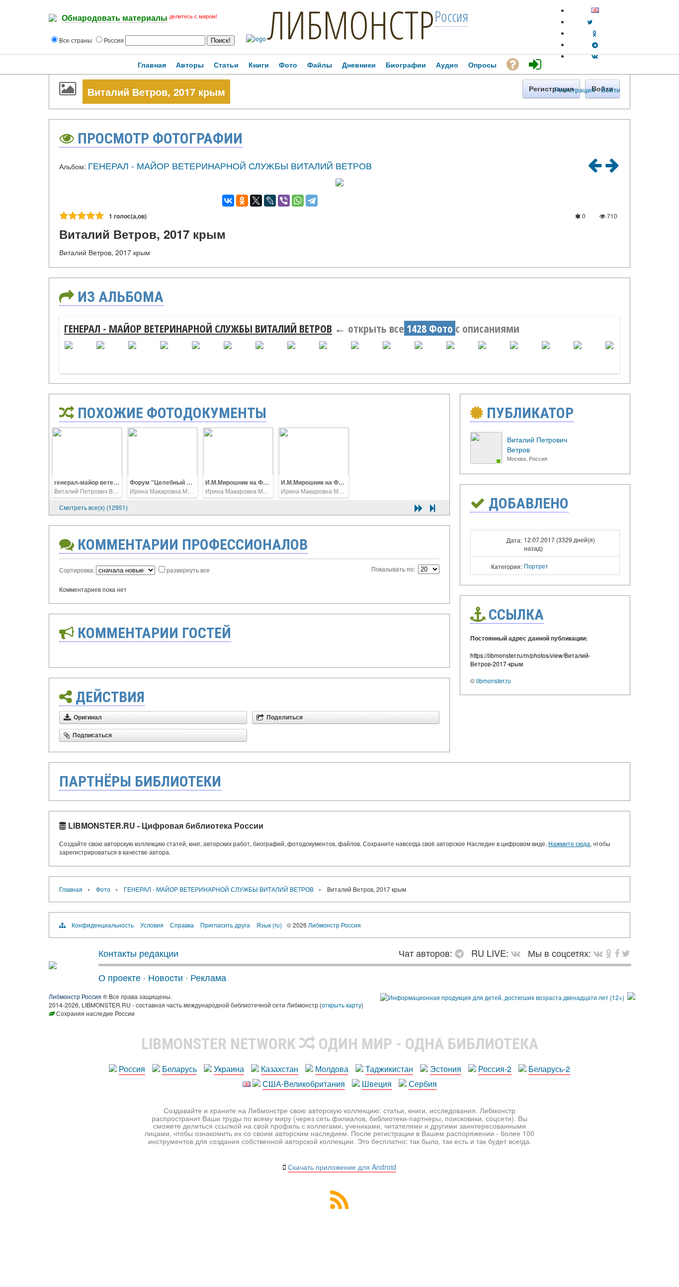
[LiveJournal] (270, 201)
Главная (71, 889)
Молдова (331, 1068)
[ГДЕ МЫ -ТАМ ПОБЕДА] (594, 168)
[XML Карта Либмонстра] (339, 1206)
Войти (610, 89)
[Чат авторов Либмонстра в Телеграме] (595, 44)
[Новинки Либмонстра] (608, 952)
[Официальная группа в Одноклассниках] (595, 33)
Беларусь (179, 1068)
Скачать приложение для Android (342, 1167)
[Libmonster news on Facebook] (616, 952)
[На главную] (53, 965)
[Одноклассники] (242, 201)
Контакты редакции (138, 952)
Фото (103, 889)
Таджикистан (389, 1068)
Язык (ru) (269, 925)
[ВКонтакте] (228, 201)
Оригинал (88, 717)
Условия (152, 925)
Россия (132, 1068)
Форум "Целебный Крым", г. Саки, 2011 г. (190, 482)
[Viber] (284, 201)
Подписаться (92, 735)
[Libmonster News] (626, 952)
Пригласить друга (225, 925)
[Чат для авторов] (462, 952)
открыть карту (341, 1005)
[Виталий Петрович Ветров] (486, 461)
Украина (229, 1068)
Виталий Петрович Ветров (91, 491)
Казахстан (279, 1068)
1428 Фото (430, 328)
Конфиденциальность (103, 925)
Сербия (423, 1083)
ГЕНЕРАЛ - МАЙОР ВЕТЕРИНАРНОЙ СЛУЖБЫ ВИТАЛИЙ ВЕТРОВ (230, 165)
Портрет (536, 566)
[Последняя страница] (432, 507)
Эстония (445, 1068)
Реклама (208, 977)
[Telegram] (312, 201)
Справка (182, 925)
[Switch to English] (595, 10)
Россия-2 (494, 1068)
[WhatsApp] (298, 201)
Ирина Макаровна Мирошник (171, 491)
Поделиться (284, 717)
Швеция (377, 1083)
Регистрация (574, 89)
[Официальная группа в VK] (595, 56)
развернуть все (188, 570)
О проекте (119, 977)
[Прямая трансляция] (518, 952)
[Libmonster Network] (502, 997)
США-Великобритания (303, 1083)
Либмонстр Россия (334, 925)
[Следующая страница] (418, 507)
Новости (165, 977)
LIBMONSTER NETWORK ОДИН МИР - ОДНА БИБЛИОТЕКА (339, 1043)
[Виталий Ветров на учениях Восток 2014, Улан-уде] (612, 168)
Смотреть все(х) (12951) (93, 507)
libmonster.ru (493, 680)
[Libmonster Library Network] (631, 997)
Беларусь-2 (549, 1068)
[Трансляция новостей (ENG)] (590, 21)
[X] (256, 201)
